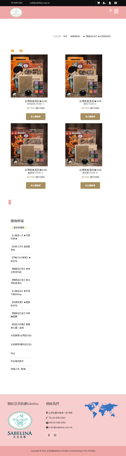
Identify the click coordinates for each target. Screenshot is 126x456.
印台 (13, 353)
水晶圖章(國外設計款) (21, 344)
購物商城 (76, 36)
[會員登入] (110, 3)
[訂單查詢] (115, 3)
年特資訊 (91, 451)
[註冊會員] (104, 3)
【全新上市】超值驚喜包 (20, 248)
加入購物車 (36, 116)
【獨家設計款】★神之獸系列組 (20, 270)
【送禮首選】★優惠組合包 (20, 304)
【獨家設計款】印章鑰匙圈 (20, 315)
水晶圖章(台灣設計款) (21, 335)
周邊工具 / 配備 (18, 369)
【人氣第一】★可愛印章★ (20, 237)
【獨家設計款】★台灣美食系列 (98, 36)
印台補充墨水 (17, 361)
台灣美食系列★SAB (36, 101)
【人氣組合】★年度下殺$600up (20, 292)
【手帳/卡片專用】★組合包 (21, 259)
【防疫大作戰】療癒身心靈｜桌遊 (20, 326)
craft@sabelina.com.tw (60, 427)
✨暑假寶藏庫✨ (19, 227)
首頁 (65, 36)
